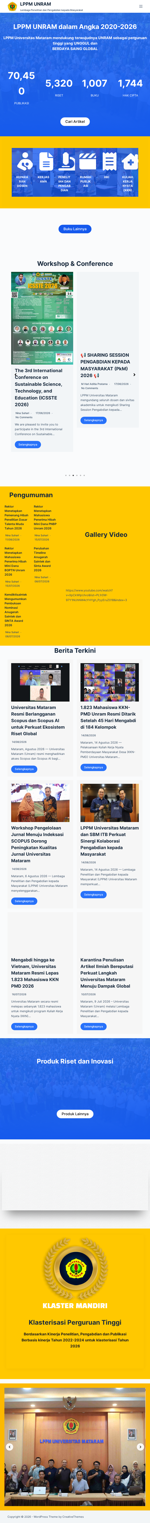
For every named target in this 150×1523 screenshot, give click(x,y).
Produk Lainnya (75, 1114)
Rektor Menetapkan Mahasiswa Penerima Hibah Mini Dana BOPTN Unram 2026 (16, 561)
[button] (15, 374)
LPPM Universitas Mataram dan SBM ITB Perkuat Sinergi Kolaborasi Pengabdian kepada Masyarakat (109, 841)
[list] (75, 1447)
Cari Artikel (75, 121)
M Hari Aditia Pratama (29, 383)
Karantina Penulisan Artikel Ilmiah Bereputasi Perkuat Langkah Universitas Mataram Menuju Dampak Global (106, 973)
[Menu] (140, 6)
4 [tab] (77, 475)
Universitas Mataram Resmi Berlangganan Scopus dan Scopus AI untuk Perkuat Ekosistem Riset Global (38, 720)
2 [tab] (69, 475)
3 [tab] (73, 475)
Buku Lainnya (75, 229)
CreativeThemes (73, 1516)
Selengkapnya (24, 769)
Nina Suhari (12, 535)
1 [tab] (66, 475)
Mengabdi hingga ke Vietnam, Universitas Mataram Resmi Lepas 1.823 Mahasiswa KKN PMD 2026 (35, 973)
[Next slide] (140, 1447)
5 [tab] (80, 475)
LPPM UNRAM (35, 4)
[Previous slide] (9, 1447)
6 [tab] (84, 475)
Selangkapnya (27, 420)
